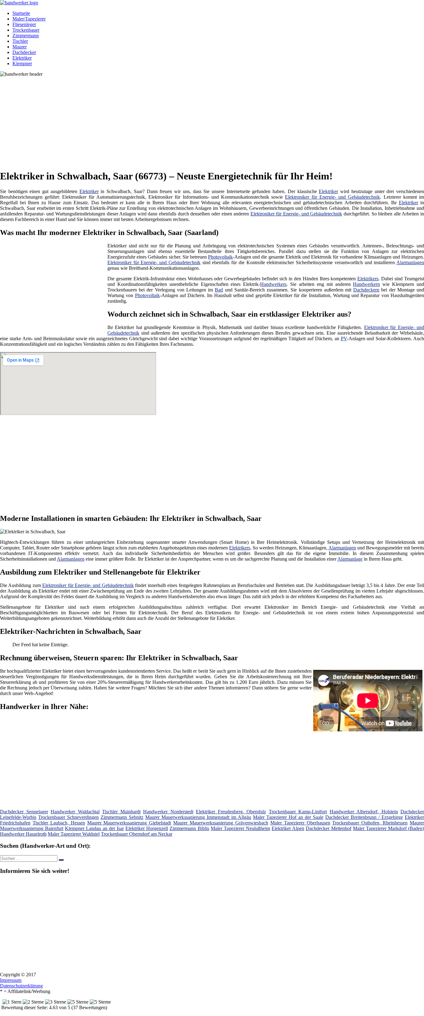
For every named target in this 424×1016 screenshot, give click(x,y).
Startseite (21, 13)
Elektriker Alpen (288, 828)
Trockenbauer (25, 30)
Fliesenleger (24, 24)
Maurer (19, 46)
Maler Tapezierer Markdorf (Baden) (388, 828)
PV (344, 338)
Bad (219, 289)
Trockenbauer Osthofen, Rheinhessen (370, 822)
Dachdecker (24, 52)
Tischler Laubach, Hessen (59, 822)
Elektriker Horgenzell (146, 828)
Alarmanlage (350, 559)
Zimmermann (25, 35)
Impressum (10, 980)
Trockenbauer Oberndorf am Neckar (136, 834)
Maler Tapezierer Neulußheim (240, 828)
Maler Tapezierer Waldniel (74, 834)
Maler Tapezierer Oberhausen (300, 822)
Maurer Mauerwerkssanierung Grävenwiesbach (220, 822)
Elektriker (22, 58)
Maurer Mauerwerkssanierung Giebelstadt (129, 822)
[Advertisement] (191, 120)
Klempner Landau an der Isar (94, 828)
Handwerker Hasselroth (23, 834)
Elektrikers (367, 278)
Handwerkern (366, 284)
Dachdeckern (366, 289)
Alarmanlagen (410, 262)
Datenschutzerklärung (21, 985)
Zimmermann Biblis (189, 828)
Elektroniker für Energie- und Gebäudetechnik (332, 197)
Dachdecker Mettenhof (328, 828)
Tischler (20, 41)
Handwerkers (273, 284)
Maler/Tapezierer (29, 18)
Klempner (22, 63)
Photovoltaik (220, 257)
